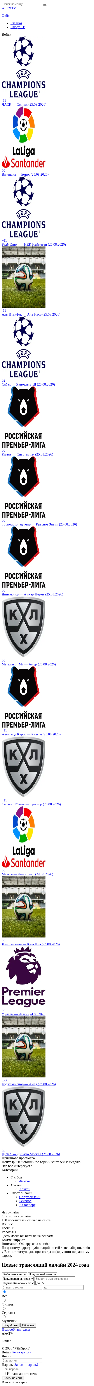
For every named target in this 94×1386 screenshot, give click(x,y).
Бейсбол (25, 1201)
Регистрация (21, 1352)
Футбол (25, 1181)
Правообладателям (16, 1329)
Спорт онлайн (29, 1197)
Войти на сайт (12, 1378)
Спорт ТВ (17, 27)
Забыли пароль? (26, 1365)
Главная (16, 23)
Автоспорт (27, 1205)
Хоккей (24, 1189)
